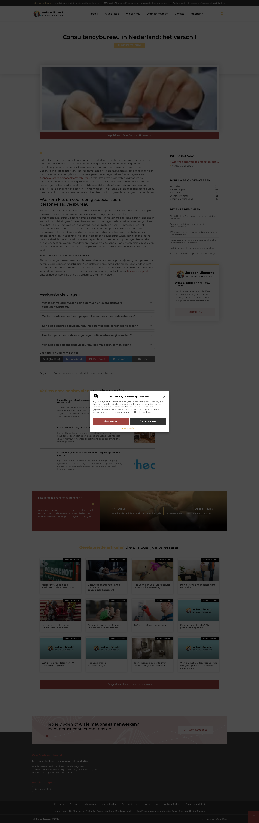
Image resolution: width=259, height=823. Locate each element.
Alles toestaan (111, 421)
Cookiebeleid (128, 428)
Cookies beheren (148, 421)
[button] (164, 396)
